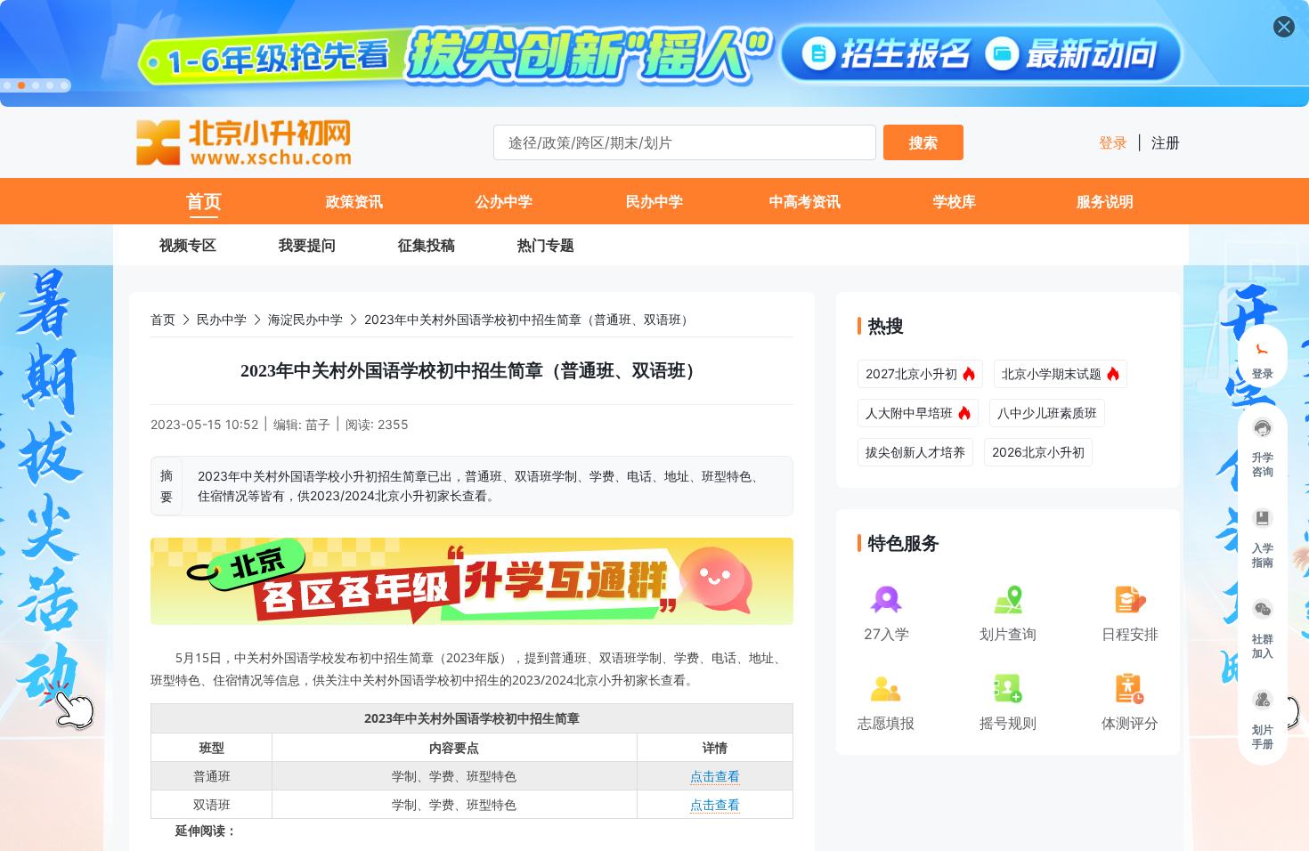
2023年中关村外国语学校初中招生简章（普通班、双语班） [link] (529, 319)
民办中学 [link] (222, 319)
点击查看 (715, 775)
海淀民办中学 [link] (305, 319)
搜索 (923, 142)
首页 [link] (162, 319)
